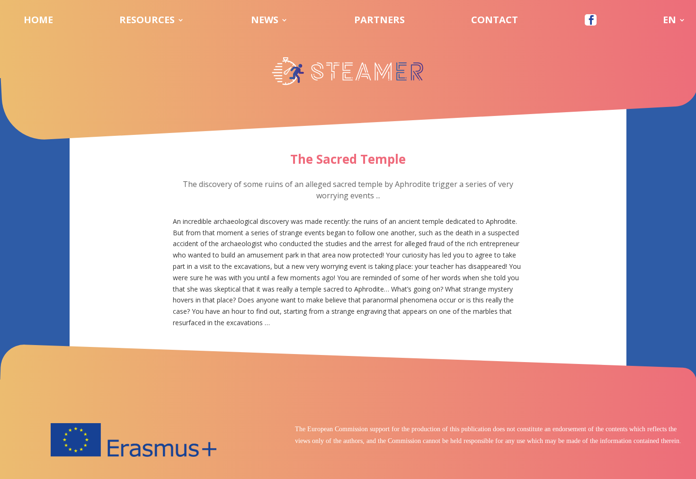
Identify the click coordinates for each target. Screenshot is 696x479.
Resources (147, 21)
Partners (379, 21)
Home (38, 21)
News (264, 21)
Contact (494, 21)
